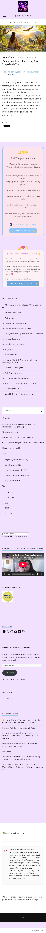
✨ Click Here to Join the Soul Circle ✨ (23, 284)
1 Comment (9, 74)
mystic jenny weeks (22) (16, 470)
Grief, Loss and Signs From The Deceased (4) (23, 443)
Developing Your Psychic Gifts (19, 328)
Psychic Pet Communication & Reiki (18, 728)
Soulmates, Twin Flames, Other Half (21, 383)
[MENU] (4, 16)
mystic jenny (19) (12, 481)
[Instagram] (11, 631)
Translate (22, 536)
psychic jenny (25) (13, 465)
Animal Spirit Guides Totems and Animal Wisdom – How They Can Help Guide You (20, 61)
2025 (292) (9, 498)
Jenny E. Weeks (23, 15)
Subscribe (9, 673)
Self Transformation (14, 373)
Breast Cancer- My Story (16, 323)
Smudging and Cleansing (17, 378)
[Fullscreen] (41, 574)
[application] (23, 564)
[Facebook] (4, 631)
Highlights (10, 349)
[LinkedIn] (19, 631)
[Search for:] (23, 410)
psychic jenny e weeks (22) (17, 475)
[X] (8, 631)
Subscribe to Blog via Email (16, 647)
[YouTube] (15, 631)
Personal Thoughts (14, 368)
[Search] (40, 16)
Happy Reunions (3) (11, 448)
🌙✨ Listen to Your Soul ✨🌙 (23, 230)
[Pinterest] (23, 631)
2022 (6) (8, 513)
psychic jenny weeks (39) (16, 460)
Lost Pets (6, 751)
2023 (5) (8, 508)
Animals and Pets (13, 313)
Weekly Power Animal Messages (20, 394)
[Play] (5, 574)
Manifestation (11, 355)
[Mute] (37, 574)
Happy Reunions (12, 339)
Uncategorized (12, 389)
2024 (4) (8, 503)
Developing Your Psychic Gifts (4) (17, 437)
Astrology (9, 318)
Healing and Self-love (15, 344)
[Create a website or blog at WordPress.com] (23, 917)
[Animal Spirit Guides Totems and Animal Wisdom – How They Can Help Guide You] (23, 51)
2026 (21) (9, 492)
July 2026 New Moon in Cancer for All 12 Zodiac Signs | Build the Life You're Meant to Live (22, 767)
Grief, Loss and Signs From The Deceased (24, 334)
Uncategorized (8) (10, 432)
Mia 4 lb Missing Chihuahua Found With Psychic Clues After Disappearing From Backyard (20, 735)
